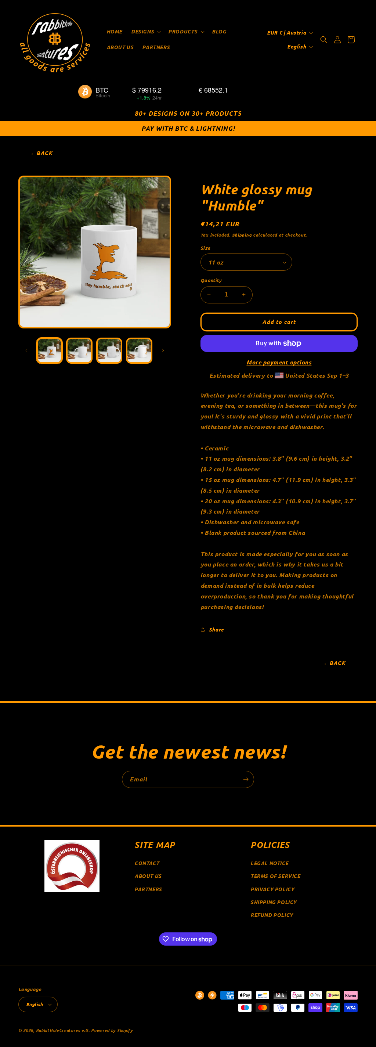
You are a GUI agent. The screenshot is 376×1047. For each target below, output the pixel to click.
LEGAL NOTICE (269, 863)
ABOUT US (148, 875)
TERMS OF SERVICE (275, 875)
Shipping (242, 235)
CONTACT (146, 863)
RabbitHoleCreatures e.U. (63, 1030)
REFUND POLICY (271, 914)
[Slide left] (26, 350)
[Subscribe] (246, 779)
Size (205, 248)
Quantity (210, 280)
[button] (145, 31)
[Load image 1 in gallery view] (49, 351)
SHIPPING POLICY (273, 902)
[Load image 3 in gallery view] (79, 351)
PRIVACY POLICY (272, 889)
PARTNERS (148, 889)
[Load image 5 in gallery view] (139, 351)
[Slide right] (163, 350)
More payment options (278, 362)
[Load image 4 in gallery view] (109, 351)
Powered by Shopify (112, 1030)
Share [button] (216, 629)
